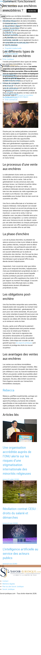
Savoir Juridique (8, 589)
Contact (5, 581)
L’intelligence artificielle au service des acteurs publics (20, 553)
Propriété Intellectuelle (13, 48)
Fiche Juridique (8, 59)
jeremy (5, 479)
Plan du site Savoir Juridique (13, 586)
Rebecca (8, 390)
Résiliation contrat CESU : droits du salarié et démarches (20, 513)
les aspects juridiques (24, 343)
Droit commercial (11, 100)
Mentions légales (8, 584)
